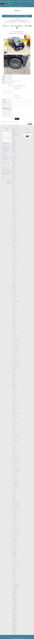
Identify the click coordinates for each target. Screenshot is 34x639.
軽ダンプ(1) (14, 536)
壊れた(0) (13, 215)
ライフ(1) (13, 281)
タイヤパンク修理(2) (15, 502)
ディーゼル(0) (14, 327)
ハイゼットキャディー (5, 154)
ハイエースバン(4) (15, 520)
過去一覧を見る (9, 182)
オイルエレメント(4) (15, 393)
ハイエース (8, 146)
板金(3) (13, 174)
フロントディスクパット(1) (16, 453)
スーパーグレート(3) (15, 349)
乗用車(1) (13, 185)
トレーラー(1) (14, 226)
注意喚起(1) (14, 386)
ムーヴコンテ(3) (14, 358)
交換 (6, 148)
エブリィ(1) (14, 233)
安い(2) (13, 206)
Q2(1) (13, 559)
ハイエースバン (4, 146)
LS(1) (13, 495)
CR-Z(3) (13, 299)
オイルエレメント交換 (5, 156)
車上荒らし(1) (14, 384)
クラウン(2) (14, 260)
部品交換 (3, 148)
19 (5, 137)
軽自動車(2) (14, 165)
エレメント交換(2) (15, 301)
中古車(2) (13, 167)
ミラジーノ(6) (14, 276)
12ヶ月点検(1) (14, 466)
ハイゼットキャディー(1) (16, 582)
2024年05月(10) (14, 606)
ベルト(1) (13, 308)
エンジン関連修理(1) (15, 484)
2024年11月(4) (14, 595)
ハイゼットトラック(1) (15, 534)
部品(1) (13, 400)
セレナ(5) (13, 294)
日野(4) (13, 244)
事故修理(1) (14, 545)
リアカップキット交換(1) (16, 507)
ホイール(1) (14, 566)
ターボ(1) (13, 573)
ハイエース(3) (14, 325)
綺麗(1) (13, 382)
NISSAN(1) (14, 541)
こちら (20, 87)
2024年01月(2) (14, 613)
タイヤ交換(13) (14, 278)
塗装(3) (13, 176)
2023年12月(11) (14, 615)
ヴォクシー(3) (14, 402)
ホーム (3, 125)
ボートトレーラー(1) (15, 423)
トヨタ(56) (14, 201)
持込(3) (13, 477)
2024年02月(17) (14, 611)
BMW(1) (13, 449)
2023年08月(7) (14, 622)
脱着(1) (13, 568)
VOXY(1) (13, 444)
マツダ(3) (13, 151)
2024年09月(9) (14, 599)
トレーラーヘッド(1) (15, 351)
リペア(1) (13, 342)
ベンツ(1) (13, 395)
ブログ (6, 125)
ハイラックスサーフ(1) (15, 470)
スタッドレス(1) (14, 192)
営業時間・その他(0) (15, 135)
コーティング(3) (14, 190)
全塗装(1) (13, 409)
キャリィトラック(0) (15, 344)
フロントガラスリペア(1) (16, 340)
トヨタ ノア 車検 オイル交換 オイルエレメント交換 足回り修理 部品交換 (6, 173)
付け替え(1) (14, 292)
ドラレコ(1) (14, 290)
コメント (7, 108)
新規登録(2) (14, 369)
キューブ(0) (14, 140)
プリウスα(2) (14, 475)
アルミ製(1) (14, 375)
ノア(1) (13, 577)
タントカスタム (7, 91)
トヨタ (3, 145)
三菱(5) (13, 267)
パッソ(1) (13, 486)
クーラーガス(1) (14, 306)
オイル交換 (3, 155)
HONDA (6, 162)
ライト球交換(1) (14, 552)
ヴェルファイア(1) (15, 360)
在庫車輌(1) (14, 240)
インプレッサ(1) (14, 434)
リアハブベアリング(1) (15, 242)
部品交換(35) (14, 158)
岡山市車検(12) (14, 458)
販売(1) (13, 169)
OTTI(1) (13, 511)
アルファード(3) (14, 283)
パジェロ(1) (14, 550)
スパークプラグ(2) (15, 144)
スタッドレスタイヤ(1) (15, 442)
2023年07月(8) (14, 624)
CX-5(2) (13, 318)
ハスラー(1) (14, 561)
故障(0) (13, 160)
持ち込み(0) (14, 149)
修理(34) (13, 178)
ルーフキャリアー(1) (15, 194)
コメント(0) (9, 93)
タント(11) (14, 249)
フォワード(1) (14, 219)
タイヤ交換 (11, 91)
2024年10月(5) (14, 597)
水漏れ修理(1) (14, 509)
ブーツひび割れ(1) (15, 516)
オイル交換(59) (14, 228)
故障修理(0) (14, 142)
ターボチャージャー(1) (15, 525)
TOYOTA (6, 145)
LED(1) (13, 265)
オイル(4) (13, 391)
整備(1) (13, 500)
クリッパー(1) (14, 527)
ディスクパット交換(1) (15, 468)
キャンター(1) (14, 491)
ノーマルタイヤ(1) (15, 440)
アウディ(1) (14, 557)
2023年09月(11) (14, 620)
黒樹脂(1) (13, 377)
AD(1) (13, 323)
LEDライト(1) (14, 256)
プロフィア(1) (14, 432)
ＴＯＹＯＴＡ (6, 177)
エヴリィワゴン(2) (15, 365)
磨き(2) (13, 183)
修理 (8, 147)
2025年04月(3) (14, 586)
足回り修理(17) (14, 482)
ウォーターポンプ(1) (15, 416)
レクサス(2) (14, 235)
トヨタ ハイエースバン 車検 (6, 180)
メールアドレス (5, 102)
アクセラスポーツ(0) (15, 153)
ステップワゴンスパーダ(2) (16, 532)
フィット (8, 162)
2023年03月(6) (14, 629)
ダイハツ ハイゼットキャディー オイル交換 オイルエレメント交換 (6, 158)
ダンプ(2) (13, 224)
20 (6, 137)
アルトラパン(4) (14, 427)
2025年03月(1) (14, 588)
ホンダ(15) (14, 231)
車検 (3, 147)
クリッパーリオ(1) (15, 543)
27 (6, 139)
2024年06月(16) (14, 604)
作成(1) (13, 274)
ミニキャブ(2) (14, 269)
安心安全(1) (14, 210)
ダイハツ (3, 91)
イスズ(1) (13, 217)
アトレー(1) (14, 258)
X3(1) (13, 451)
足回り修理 (5, 147)
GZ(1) (13, 425)
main (17, 121)
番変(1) (13, 285)
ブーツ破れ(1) (14, 518)
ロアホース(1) (14, 418)
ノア (5, 167)
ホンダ (3, 162)
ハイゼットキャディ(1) (15, 367)
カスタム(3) (14, 411)
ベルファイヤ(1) (14, 208)
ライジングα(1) (14, 199)
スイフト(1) (14, 493)
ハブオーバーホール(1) (15, 407)
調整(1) (13, 310)
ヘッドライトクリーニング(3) (16, 251)
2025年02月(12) (14, 590)
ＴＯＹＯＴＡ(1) (14, 575)
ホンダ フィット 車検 (5, 164)
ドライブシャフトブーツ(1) (16, 460)
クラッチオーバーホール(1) (16, 353)
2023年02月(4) (14, 631)
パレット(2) (14, 332)
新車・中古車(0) (14, 133)
